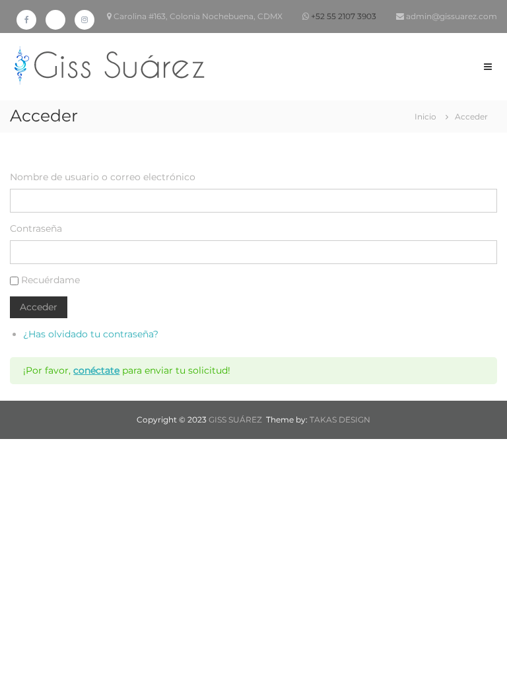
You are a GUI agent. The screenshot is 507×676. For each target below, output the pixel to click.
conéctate (96, 370)
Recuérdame (50, 280)
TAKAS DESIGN (340, 419)
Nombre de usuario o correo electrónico (102, 177)
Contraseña (36, 228)
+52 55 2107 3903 (343, 16)
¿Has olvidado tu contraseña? (90, 334)
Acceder (38, 307)
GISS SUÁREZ (235, 419)
